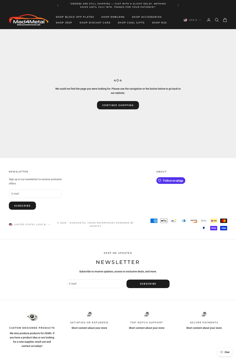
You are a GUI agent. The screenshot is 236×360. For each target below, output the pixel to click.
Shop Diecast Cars (95, 22)
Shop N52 (159, 22)
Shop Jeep (64, 22)
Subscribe (22, 205)
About (161, 171)
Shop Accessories (147, 17)
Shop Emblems (113, 17)
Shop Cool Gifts (131, 22)
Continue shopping (118, 105)
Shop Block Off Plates (75, 17)
